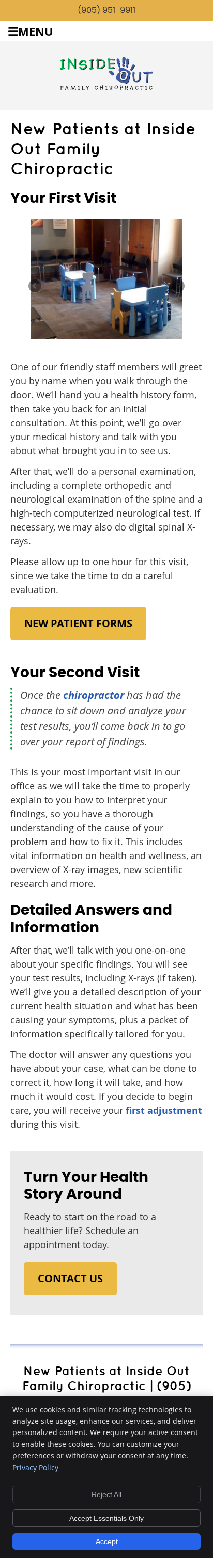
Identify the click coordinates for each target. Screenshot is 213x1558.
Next (177, 286)
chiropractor (93, 695)
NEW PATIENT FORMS (78, 623)
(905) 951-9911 (106, 10)
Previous (35, 286)
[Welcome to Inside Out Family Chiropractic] (106, 87)
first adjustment (164, 1110)
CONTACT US (70, 1278)
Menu (35, 31)
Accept (107, 1541)
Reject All (106, 1494)
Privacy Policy (35, 1467)
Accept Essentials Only (106, 1518)
